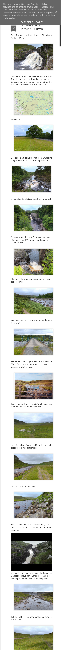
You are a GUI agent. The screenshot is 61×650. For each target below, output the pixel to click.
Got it (39, 22)
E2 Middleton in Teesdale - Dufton (31, 27)
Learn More (26, 22)
